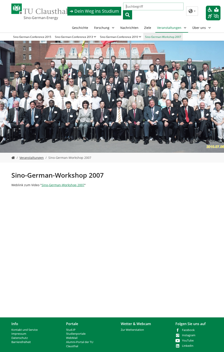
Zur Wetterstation (132, 330)
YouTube (188, 340)
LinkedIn (187, 346)
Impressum (18, 334)
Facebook (188, 330)
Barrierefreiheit (21, 342)
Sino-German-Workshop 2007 (63, 185)
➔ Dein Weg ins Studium (94, 11)
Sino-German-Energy (41, 17)
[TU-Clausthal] (39, 9)
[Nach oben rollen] (215, 343)
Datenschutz (19, 338)
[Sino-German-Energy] (13, 158)
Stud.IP (70, 330)
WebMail (71, 338)
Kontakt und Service (24, 330)
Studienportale (76, 334)
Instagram (188, 335)
